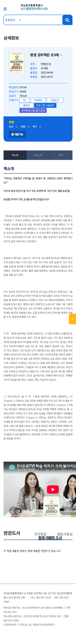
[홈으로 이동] (34, 7)
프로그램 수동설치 (45, 105)
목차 (61, 155)
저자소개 (38, 155)
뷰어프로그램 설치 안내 (33, 110)
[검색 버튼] (67, 20)
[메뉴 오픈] (72, 319)
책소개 (15, 155)
